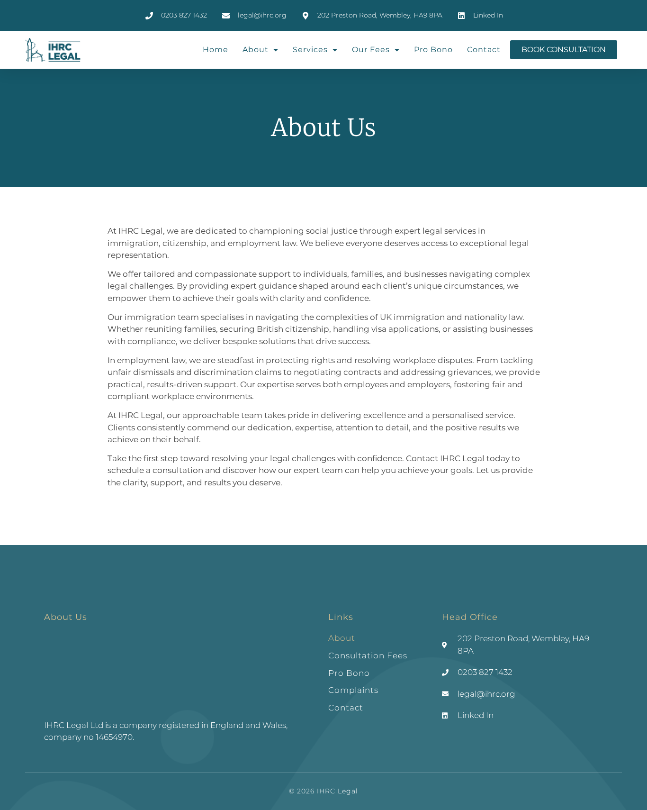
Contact (484, 49)
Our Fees (371, 49)
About (256, 49)
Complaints (353, 690)
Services (310, 49)
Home (215, 49)
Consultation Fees (367, 655)
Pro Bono (433, 49)
